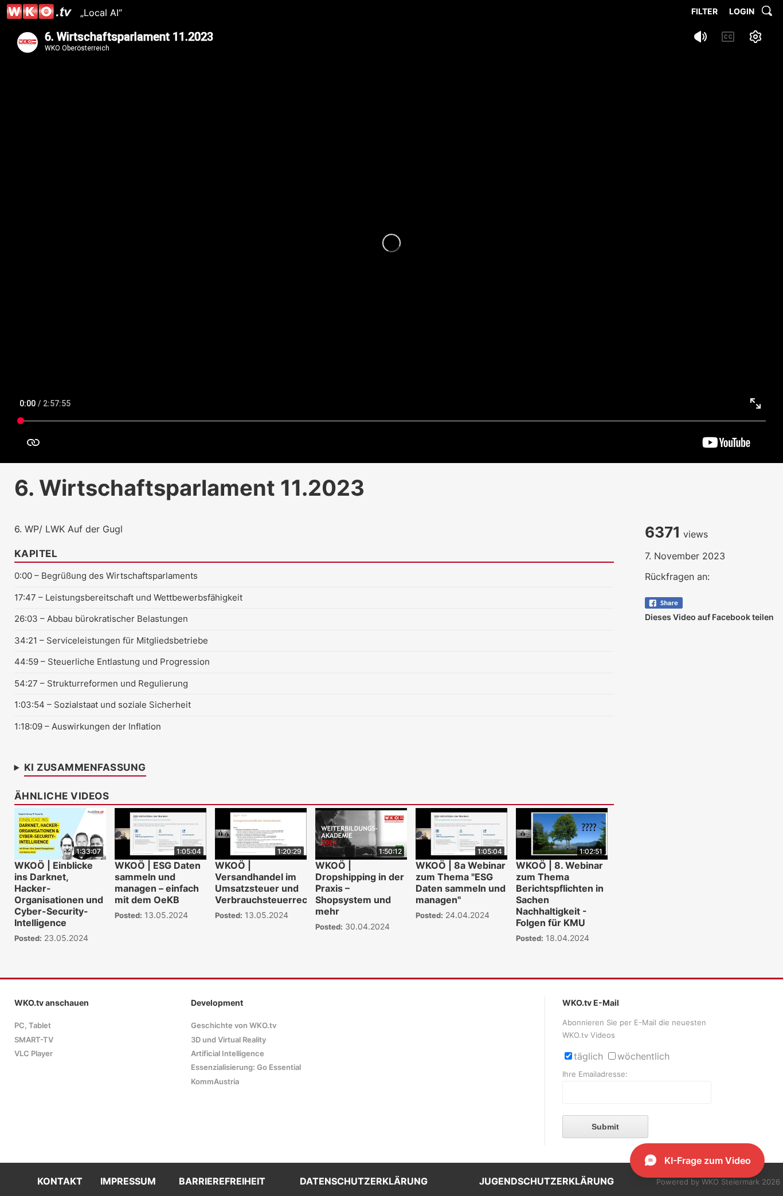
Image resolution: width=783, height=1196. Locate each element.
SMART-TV (33, 1040)
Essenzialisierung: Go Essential (246, 1067)
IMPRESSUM (128, 1181)
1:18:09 (28, 726)
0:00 (23, 575)
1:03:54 (29, 704)
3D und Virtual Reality (228, 1040)
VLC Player (33, 1053)
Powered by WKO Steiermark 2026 (718, 1182)
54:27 (26, 683)
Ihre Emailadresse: (595, 1074)
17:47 (25, 597)
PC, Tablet (32, 1025)
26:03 (26, 618)
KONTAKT (60, 1181)
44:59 (26, 661)
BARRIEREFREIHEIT (222, 1181)
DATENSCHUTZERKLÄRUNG (364, 1181)
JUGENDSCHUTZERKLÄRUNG (546, 1181)
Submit (605, 1126)
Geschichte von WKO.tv (233, 1025)
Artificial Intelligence (227, 1053)
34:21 (25, 640)
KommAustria (215, 1081)
